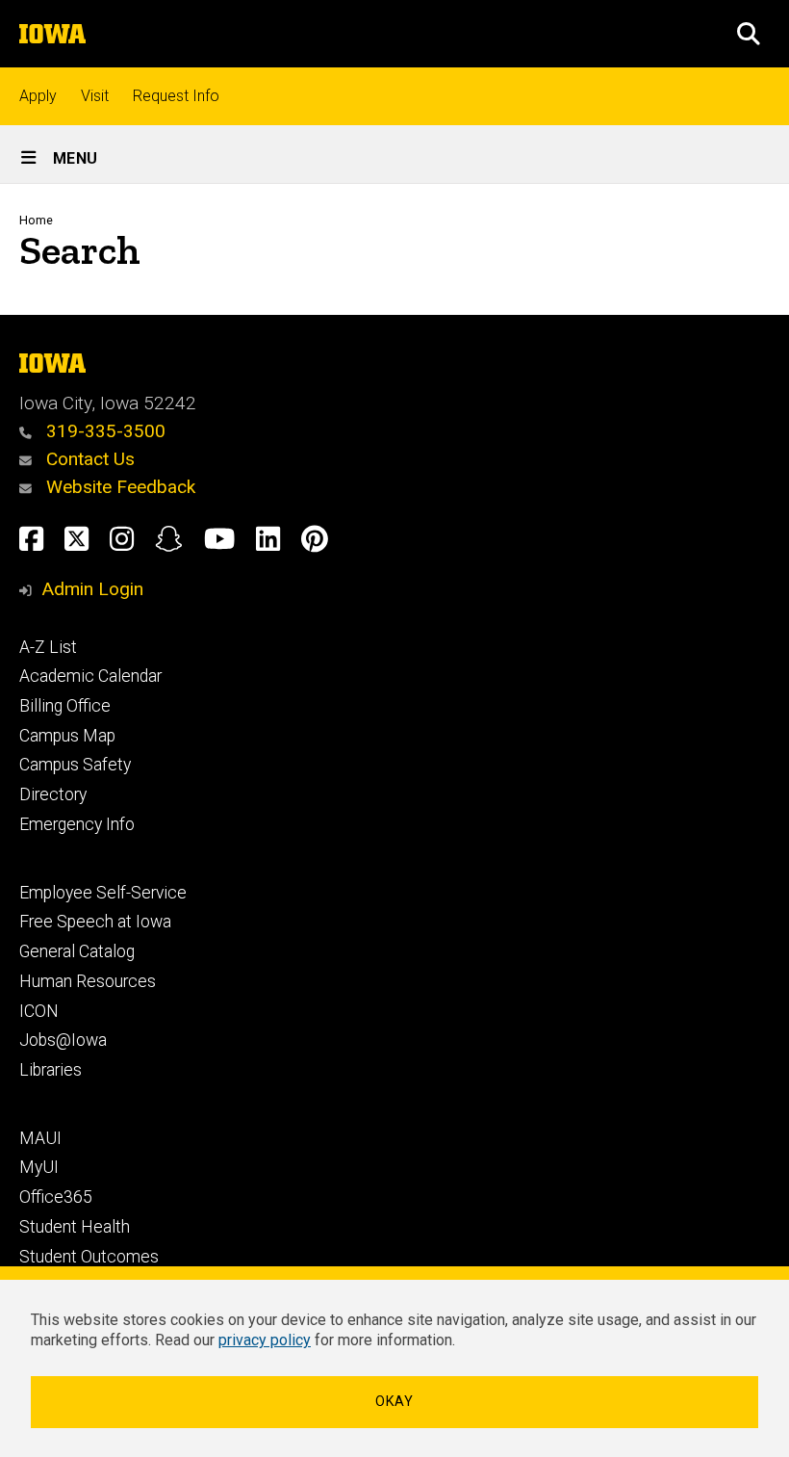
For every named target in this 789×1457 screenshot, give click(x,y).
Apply (38, 96)
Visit (95, 96)
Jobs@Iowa (63, 1040)
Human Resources (87, 981)
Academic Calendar (90, 676)
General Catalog (77, 951)
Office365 (55, 1197)
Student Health (74, 1226)
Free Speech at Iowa (95, 921)
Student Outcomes (89, 1256)
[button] (748, 33)
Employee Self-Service (103, 892)
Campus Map (67, 735)
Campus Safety (75, 764)
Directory (53, 794)
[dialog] (394, 1361)
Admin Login (92, 589)
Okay (394, 1401)
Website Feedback (118, 487)
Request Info (176, 96)
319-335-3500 (103, 431)
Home (36, 220)
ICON (39, 1011)
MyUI (39, 1167)
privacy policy (264, 1340)
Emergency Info (77, 824)
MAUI (40, 1138)
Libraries (50, 1070)
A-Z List (48, 647)
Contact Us (88, 459)
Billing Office (65, 705)
